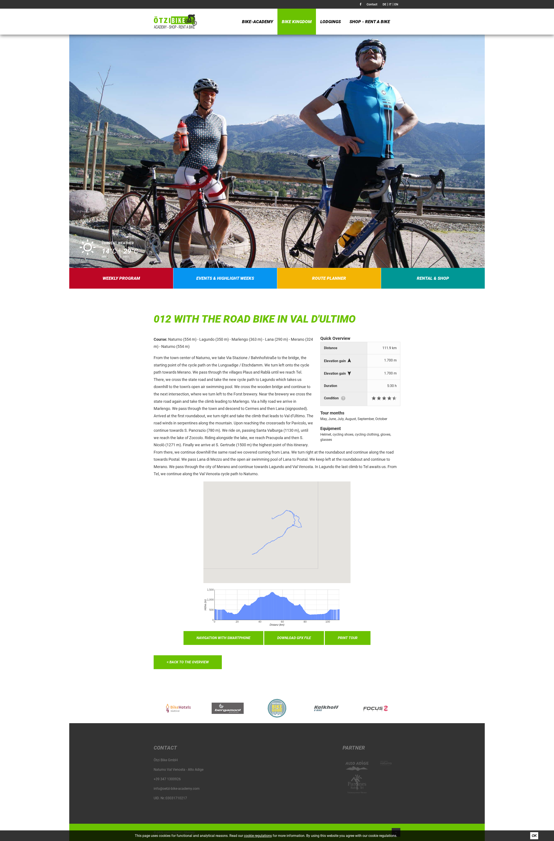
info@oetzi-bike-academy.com (177, 789)
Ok (534, 836)
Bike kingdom (297, 21)
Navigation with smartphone (223, 638)
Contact (372, 4)
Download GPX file (294, 638)
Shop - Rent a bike (369, 21)
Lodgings (330, 21)
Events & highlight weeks (225, 278)
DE (384, 4)
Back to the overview (189, 662)
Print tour (348, 638)
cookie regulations (258, 836)
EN (396, 4)
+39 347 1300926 (167, 779)
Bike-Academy (257, 21)
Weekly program (121, 278)
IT (390, 4)
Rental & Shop (433, 278)
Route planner (329, 278)
